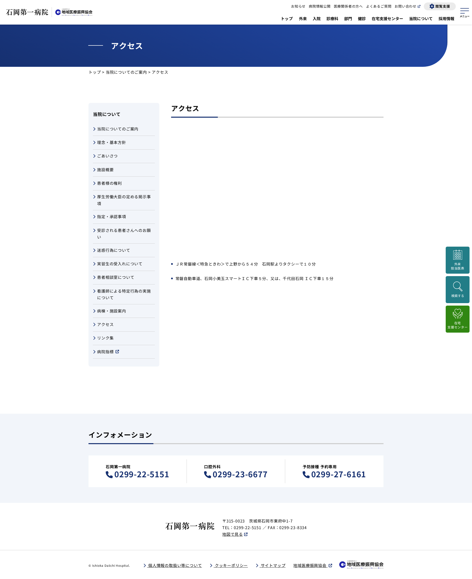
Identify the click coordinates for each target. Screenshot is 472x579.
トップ (287, 18)
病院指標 (105, 351)
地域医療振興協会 (310, 565)
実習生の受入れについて (120, 264)
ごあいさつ (107, 156)
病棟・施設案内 (111, 311)
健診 (362, 18)
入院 (317, 18)
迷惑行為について (113, 250)
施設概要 (105, 169)
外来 (303, 18)
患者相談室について (115, 277)
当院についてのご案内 (126, 72)
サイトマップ (273, 565)
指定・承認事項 (111, 216)
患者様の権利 (109, 183)
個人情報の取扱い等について (174, 565)
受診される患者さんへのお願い (124, 233)
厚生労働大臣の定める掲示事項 (124, 200)
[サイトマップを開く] (464, 12)
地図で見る (232, 534)
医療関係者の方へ (348, 6)
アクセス (105, 324)
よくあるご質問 (379, 6)
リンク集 (105, 338)
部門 (348, 18)
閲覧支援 (442, 6)
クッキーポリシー (231, 565)
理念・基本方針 (111, 142)
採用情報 (446, 18)
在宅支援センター (387, 18)
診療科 (332, 18)
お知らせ (298, 6)
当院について (421, 18)
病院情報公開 (320, 6)
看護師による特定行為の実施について (124, 294)
